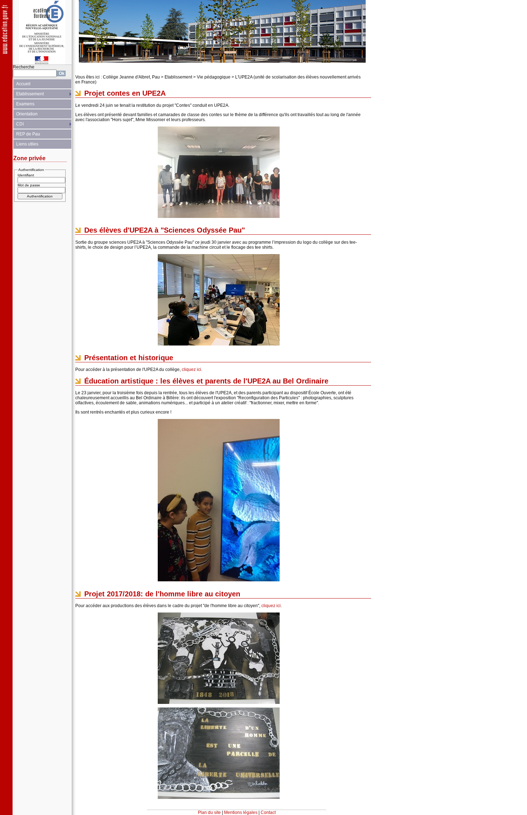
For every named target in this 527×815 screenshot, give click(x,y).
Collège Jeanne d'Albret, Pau (131, 77)
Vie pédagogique (214, 77)
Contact (268, 812)
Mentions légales (240, 812)
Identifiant (26, 175)
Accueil (23, 83)
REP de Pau (28, 134)
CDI (20, 124)
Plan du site (209, 812)
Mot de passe (29, 185)
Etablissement (30, 93)
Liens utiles (27, 144)
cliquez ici (191, 369)
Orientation (27, 113)
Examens (25, 103)
